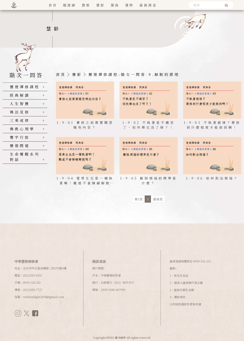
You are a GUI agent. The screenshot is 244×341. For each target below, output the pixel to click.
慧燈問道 (20, 145)
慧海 (115, 5)
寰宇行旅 (20, 137)
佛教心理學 (22, 128)
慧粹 (129, 5)
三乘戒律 (20, 120)
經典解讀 (20, 95)
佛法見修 (20, 112)
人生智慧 (20, 103)
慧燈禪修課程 (25, 86)
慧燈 (86, 5)
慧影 (100, 5)
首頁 (53, 5)
